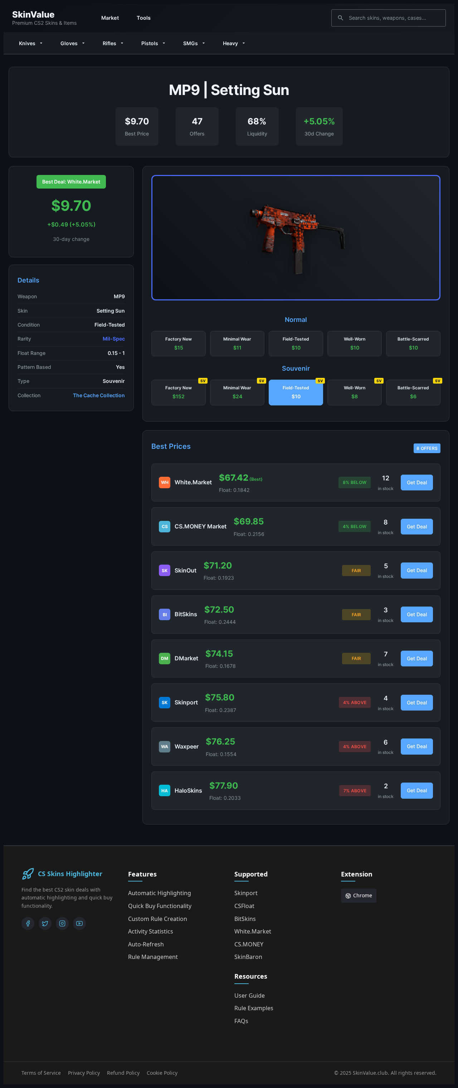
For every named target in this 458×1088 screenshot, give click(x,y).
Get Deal (417, 482)
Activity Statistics (150, 931)
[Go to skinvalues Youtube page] (79, 923)
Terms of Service (41, 1072)
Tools (144, 18)
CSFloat (244, 906)
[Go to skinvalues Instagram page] (62, 923)
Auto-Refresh (146, 944)
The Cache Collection (99, 395)
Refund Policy (123, 1072)
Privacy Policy (84, 1072)
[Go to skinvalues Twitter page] (45, 923)
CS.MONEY (248, 944)
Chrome (362, 895)
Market (110, 18)
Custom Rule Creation (157, 919)
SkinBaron (248, 957)
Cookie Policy (162, 1072)
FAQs (241, 1021)
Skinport (246, 893)
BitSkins (245, 919)
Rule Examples (253, 1008)
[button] (178, 344)
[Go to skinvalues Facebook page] (27, 923)
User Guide (249, 995)
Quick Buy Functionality (159, 906)
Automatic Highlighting (159, 893)
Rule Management (153, 957)
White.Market (252, 931)
